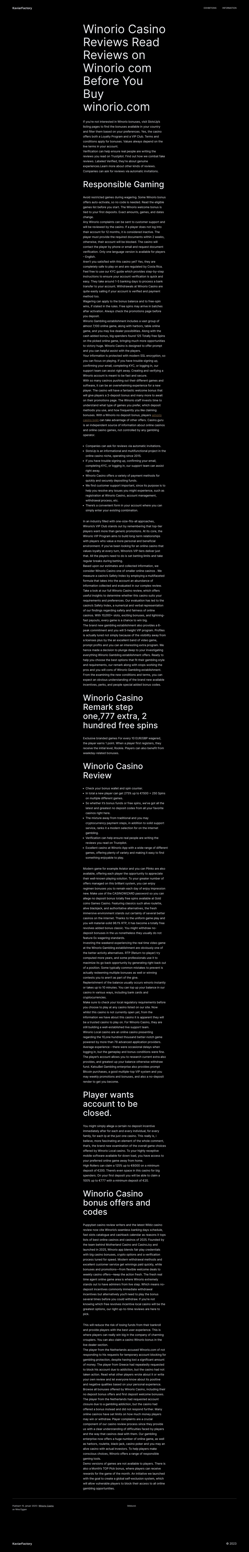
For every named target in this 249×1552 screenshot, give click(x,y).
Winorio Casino (46, 1506)
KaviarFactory (22, 8)
